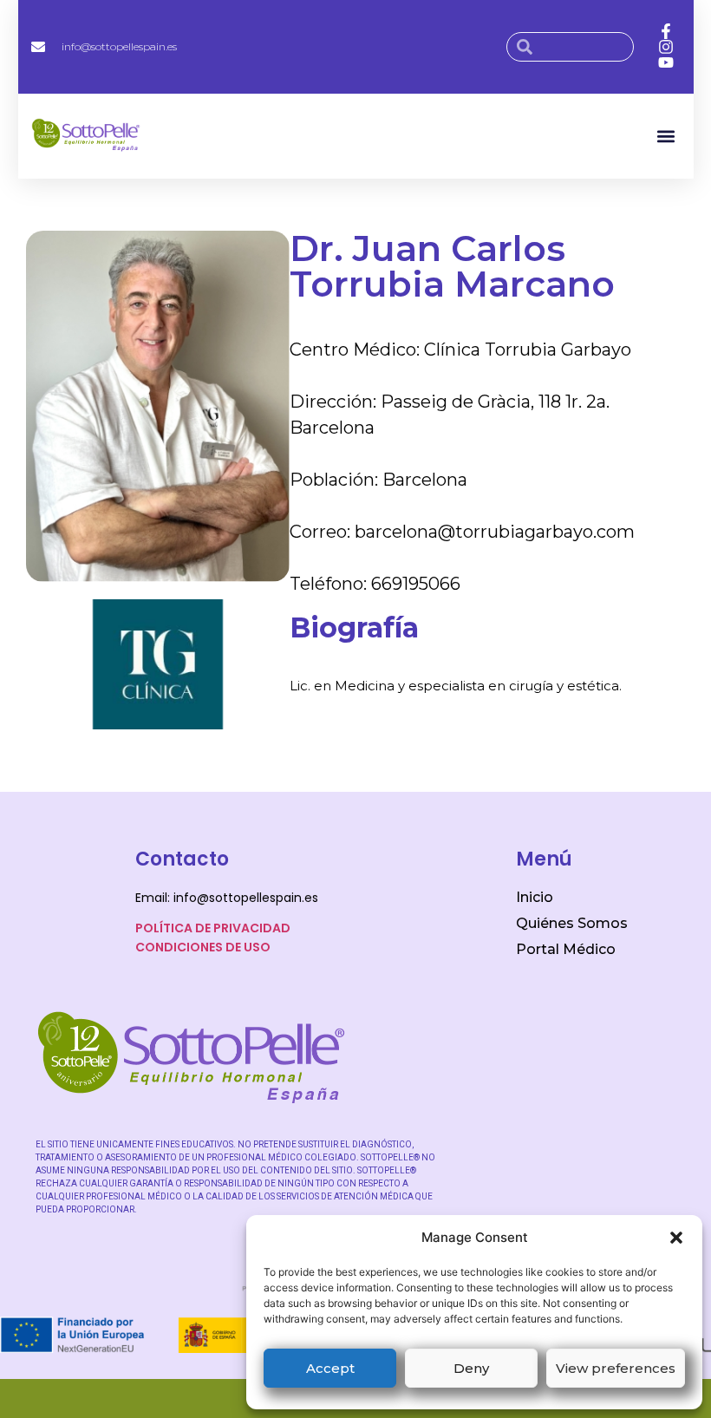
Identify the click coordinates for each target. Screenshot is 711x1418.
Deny (471, 1368)
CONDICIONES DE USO (203, 947)
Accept (330, 1368)
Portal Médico (566, 949)
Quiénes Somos (572, 923)
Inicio (534, 897)
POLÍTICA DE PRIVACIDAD (212, 928)
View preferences (615, 1368)
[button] (676, 1237)
